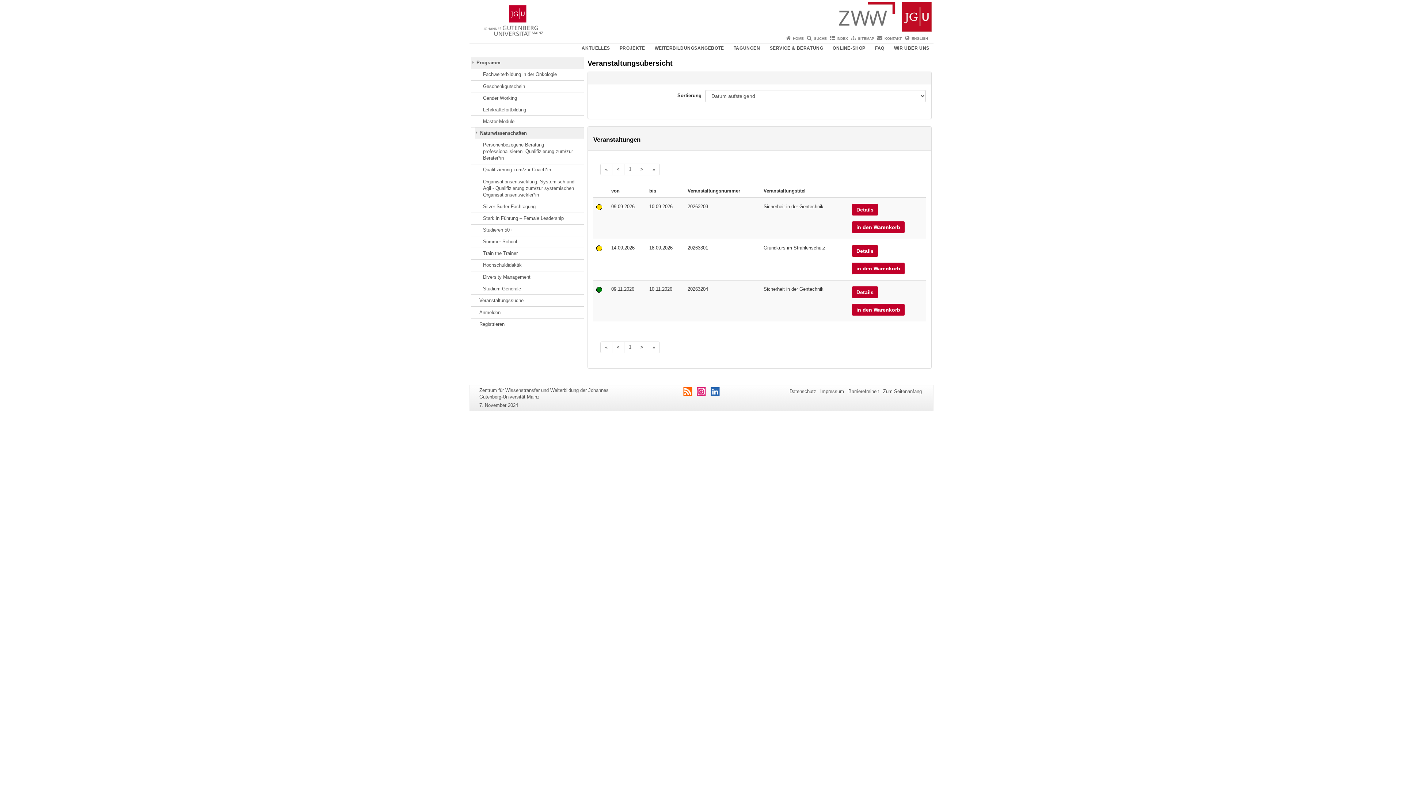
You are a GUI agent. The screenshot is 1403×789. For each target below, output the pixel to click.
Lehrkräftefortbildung (504, 110)
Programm (488, 62)
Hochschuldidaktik (502, 265)
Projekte (632, 48)
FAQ (880, 48)
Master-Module (498, 121)
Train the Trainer (500, 253)
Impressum (832, 391)
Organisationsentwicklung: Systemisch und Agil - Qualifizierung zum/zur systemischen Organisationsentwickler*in (528, 188)
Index (842, 39)
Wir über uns (911, 48)
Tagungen (747, 48)
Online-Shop (849, 48)
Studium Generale (502, 288)
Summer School (500, 241)
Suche (820, 39)
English (920, 39)
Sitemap (866, 39)
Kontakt (893, 39)
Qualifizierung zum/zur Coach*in (517, 169)
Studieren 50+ (498, 230)
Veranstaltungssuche (501, 300)
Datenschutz (803, 391)
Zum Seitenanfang (902, 391)
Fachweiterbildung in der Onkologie (520, 74)
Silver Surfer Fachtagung (509, 206)
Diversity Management (507, 277)
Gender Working (500, 98)
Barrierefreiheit (863, 391)
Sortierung (689, 95)
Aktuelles (596, 48)
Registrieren (492, 324)
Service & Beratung (797, 48)
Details (865, 210)
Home (798, 39)
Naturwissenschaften (503, 133)
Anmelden (490, 312)
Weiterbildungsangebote (689, 48)
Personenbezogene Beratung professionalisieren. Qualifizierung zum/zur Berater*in (528, 151)
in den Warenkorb (878, 227)
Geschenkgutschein (504, 86)
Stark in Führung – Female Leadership (523, 218)
